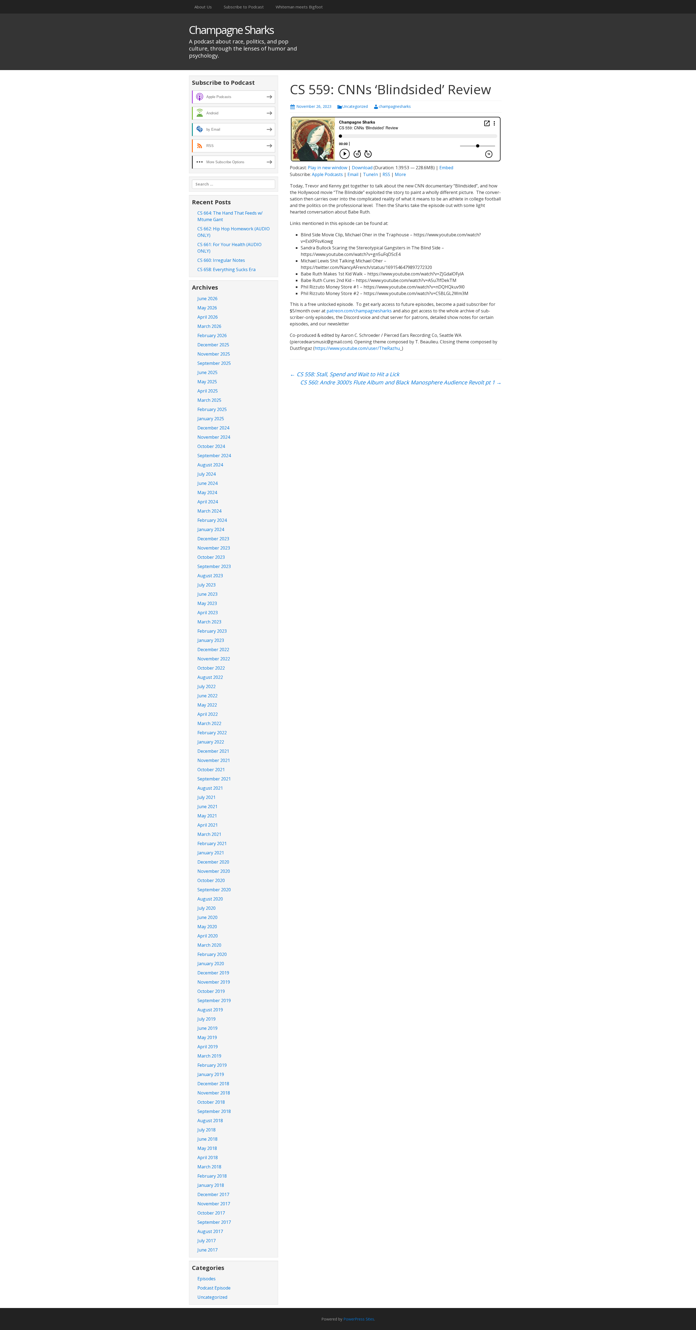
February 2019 (212, 1065)
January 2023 (210, 640)
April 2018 (207, 1157)
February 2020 (212, 954)
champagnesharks (395, 106)
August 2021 (210, 788)
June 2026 (207, 299)
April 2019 (207, 1047)
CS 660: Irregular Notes (221, 260)
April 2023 (207, 613)
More (400, 174)
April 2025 (207, 391)
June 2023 (207, 594)
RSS (386, 174)
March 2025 (209, 400)
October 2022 (211, 668)
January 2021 (210, 853)
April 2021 (207, 825)
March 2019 (209, 1056)
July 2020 (206, 908)
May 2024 (207, 492)
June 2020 (207, 917)
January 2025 (210, 419)
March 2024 (209, 511)
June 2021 (207, 807)
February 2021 (212, 843)
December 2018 (213, 1084)
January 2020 (210, 964)
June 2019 (207, 1028)
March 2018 (209, 1167)
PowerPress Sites (358, 1319)
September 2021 (214, 779)
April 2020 (207, 936)
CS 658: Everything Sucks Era (226, 269)
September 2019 (214, 1000)
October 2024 (211, 446)
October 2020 (211, 880)
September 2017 (214, 1222)
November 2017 (213, 1204)
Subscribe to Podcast (244, 7)
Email (352, 174)
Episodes (206, 1279)
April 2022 (207, 714)
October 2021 (211, 770)
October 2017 (211, 1213)
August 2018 (210, 1121)
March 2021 (209, 834)
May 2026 (207, 308)
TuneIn (370, 174)
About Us (203, 7)
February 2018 (212, 1176)
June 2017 (207, 1250)
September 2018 (214, 1111)
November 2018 (213, 1093)
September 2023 (214, 566)
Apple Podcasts (327, 174)
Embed (446, 168)
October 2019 (211, 991)
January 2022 (210, 742)
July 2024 (206, 474)
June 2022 (207, 696)
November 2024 (213, 437)
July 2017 (206, 1241)
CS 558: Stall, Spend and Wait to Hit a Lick (344, 374)
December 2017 (213, 1194)
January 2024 (210, 529)
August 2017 (210, 1231)
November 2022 (213, 659)
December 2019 (213, 973)
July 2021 (206, 797)
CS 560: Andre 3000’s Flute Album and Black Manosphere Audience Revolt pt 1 (401, 382)
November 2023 (213, 548)
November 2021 (213, 760)
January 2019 (210, 1074)
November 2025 (213, 354)
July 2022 (206, 686)
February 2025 (212, 409)
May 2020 (207, 927)
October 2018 (211, 1102)
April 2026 (207, 317)
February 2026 (212, 335)
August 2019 (210, 1010)
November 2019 (213, 982)
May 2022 (207, 705)
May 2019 (207, 1037)
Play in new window (327, 168)
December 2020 (213, 862)
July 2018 (206, 1130)
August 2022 (210, 677)
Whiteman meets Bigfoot (299, 7)
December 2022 (213, 650)
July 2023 (206, 585)
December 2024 (213, 428)
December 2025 (213, 345)
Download (362, 168)
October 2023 (211, 557)
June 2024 (207, 483)
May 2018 (207, 1148)
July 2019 (206, 1019)
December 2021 (213, 751)
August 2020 (210, 899)
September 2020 (214, 890)
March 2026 (209, 326)
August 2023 (210, 576)
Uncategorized (355, 106)
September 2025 (214, 363)
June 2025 (207, 372)
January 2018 (210, 1185)
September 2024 (214, 456)
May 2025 (207, 382)
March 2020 (209, 945)
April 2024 (207, 502)
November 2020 (213, 871)
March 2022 (209, 723)
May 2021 (207, 816)
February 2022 (212, 733)
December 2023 (213, 539)
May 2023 (207, 603)
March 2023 (209, 622)
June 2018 (207, 1139)
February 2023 (212, 631)
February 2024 (212, 520)
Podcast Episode (214, 1288)
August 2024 (210, 465)
